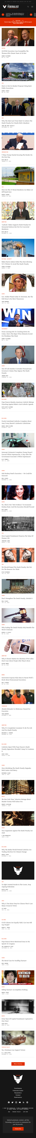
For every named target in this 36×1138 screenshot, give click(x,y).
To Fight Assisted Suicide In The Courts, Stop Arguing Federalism (16, 886)
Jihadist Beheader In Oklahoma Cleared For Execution (16, 710)
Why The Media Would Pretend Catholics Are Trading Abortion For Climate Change (16, 851)
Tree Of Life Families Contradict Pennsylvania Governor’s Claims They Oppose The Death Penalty (17, 371)
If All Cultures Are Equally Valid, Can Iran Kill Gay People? (17, 924)
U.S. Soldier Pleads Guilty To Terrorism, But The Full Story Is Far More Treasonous (17, 298)
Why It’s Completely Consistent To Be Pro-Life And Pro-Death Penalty (17, 729)
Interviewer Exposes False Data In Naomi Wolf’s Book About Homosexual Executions (17, 679)
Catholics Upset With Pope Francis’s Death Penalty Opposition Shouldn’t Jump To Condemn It (18, 749)
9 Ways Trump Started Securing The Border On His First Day (17, 156)
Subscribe (18, 1129)
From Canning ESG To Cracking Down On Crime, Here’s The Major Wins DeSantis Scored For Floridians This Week (17, 334)
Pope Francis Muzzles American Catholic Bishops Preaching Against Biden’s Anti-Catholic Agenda (18, 403)
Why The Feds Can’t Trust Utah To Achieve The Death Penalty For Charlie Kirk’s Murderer (17, 122)
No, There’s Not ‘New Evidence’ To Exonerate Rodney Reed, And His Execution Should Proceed (18, 506)
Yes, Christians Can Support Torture (13, 1050)
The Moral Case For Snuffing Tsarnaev (14, 961)
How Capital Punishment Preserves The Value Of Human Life (17, 537)
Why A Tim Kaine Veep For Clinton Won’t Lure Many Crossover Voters (17, 905)
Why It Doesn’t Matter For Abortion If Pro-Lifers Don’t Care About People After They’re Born (17, 660)
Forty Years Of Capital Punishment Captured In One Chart (17, 1020)
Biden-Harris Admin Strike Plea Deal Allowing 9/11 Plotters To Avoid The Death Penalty (17, 263)
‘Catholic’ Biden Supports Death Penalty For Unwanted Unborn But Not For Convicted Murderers (16, 227)
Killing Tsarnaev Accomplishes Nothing (14, 990)
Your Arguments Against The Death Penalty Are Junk (17, 832)
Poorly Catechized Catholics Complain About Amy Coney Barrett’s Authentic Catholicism (16, 422)
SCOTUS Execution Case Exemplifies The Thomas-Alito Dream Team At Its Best (15, 52)
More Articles (18, 1064)
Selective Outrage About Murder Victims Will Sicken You (16, 800)
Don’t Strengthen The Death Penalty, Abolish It (17, 598)
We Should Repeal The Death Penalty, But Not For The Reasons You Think (17, 568)
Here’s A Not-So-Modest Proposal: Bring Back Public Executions (17, 87)
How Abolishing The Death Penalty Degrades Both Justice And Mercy (16, 769)
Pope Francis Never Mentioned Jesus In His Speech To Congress (16, 943)
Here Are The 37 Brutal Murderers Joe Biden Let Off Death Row (17, 191)
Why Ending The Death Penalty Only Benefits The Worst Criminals (18, 629)
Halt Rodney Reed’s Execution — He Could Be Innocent (17, 475)
